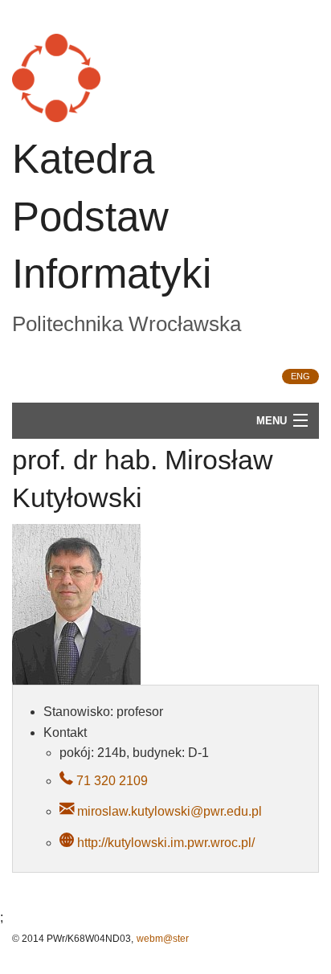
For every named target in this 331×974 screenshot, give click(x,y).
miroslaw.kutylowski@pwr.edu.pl (169, 811)
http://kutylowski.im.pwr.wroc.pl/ (166, 842)
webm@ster (163, 938)
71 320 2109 (110, 781)
